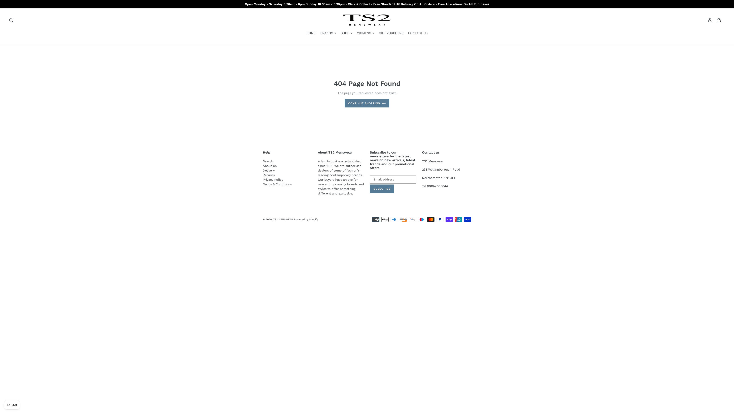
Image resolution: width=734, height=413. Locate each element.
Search (268, 161)
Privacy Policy (273, 179)
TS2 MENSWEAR (283, 219)
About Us (270, 166)
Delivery (269, 170)
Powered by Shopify (306, 219)
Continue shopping (364, 103)
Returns (269, 175)
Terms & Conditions (277, 184)
